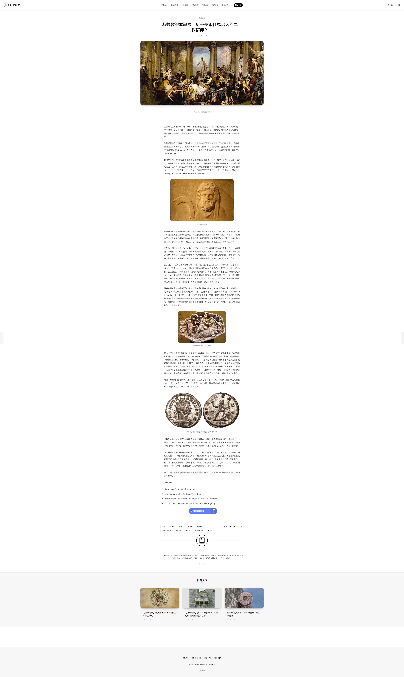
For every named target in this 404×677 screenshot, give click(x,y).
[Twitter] (234, 526)
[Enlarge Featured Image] (202, 73)
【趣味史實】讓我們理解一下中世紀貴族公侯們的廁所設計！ (201, 614)
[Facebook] (230, 526)
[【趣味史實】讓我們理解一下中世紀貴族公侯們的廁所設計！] (202, 598)
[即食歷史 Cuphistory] (12, 5)
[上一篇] (1, 338)
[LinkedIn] (238, 526)
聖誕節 (188, 531)
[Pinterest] (242, 526)
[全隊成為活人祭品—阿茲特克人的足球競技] (244, 598)
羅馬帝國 (178, 531)
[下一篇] (402, 338)
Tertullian (196, 493)
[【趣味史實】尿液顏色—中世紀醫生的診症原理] (159, 598)
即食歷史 (198, 664)
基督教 (172, 526)
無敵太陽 (200, 526)
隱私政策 (212, 664)
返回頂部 (203, 670)
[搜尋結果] (398, 5)
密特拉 (181, 526)
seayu (202, 550)
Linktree (196, 658)
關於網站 (207, 658)
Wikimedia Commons (184, 488)
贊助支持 (217, 658)
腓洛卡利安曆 (199, 531)
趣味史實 (202, 18)
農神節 (210, 531)
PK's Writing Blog (207, 503)
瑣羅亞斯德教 (166, 531)
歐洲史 (190, 526)
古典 (163, 526)
